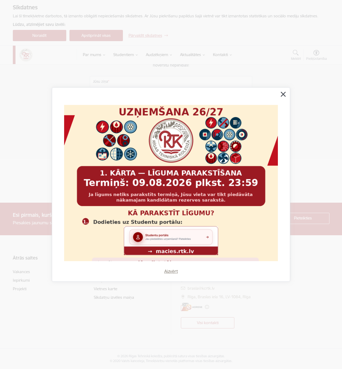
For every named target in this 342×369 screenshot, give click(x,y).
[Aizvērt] (283, 94)
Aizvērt (171, 271)
